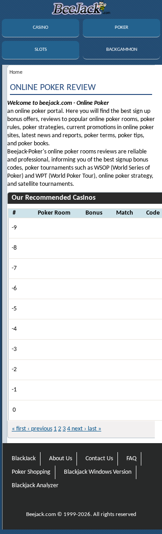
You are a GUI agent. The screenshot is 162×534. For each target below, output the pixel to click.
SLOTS (41, 49)
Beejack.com (41, 514)
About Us (60, 458)
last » (93, 429)
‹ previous (39, 429)
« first (19, 429)
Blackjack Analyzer (35, 485)
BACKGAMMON (121, 49)
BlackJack (24, 458)
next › (78, 429)
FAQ (131, 458)
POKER (121, 27)
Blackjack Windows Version (97, 472)
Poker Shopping (31, 472)
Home (15, 72)
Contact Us (99, 458)
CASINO (40, 27)
